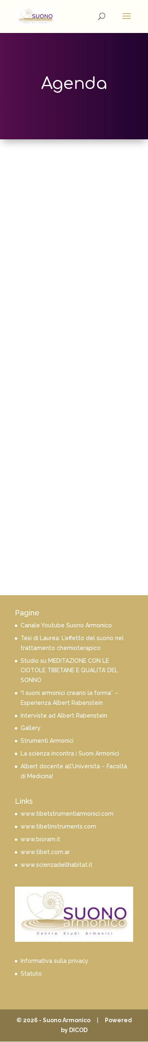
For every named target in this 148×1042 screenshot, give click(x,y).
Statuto (31, 973)
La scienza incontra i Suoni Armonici (70, 753)
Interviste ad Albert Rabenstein (64, 715)
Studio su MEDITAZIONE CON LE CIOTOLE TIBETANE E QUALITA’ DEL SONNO (69, 670)
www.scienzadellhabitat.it (56, 864)
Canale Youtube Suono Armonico (66, 625)
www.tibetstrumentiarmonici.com (67, 813)
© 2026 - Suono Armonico (53, 1020)
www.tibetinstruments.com (58, 826)
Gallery (31, 728)
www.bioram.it (40, 839)
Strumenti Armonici (47, 740)
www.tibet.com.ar (45, 852)
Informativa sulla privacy (54, 961)
